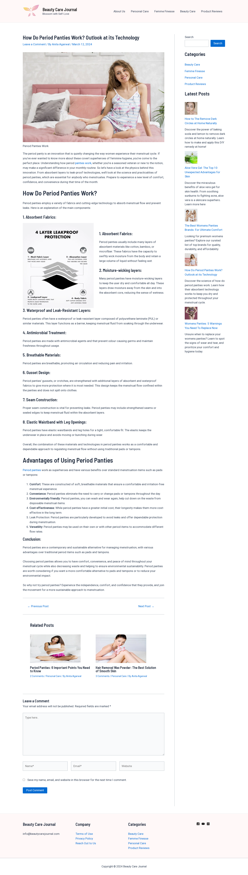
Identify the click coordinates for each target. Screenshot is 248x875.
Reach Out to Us (86, 843)
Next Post (146, 606)
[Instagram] (208, 823)
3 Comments (102, 676)
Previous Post (38, 606)
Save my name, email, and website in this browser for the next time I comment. (77, 780)
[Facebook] (198, 823)
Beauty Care (187, 11)
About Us (119, 11)
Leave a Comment (34, 44)
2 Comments (37, 676)
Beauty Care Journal (60, 9)
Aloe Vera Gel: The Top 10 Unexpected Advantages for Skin (202, 172)
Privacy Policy (84, 838)
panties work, (83, 163)
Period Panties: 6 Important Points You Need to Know (60, 669)
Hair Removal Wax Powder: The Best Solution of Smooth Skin (126, 669)
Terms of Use (84, 833)
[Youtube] (203, 823)
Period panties (32, 470)
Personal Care (140, 11)
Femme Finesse (164, 11)
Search (189, 37)
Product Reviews (211, 11)
